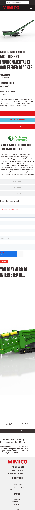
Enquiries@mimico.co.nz (17, 473)
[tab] (17, 126)
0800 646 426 (17, 470)
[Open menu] (31, 8)
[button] (1, 357)
